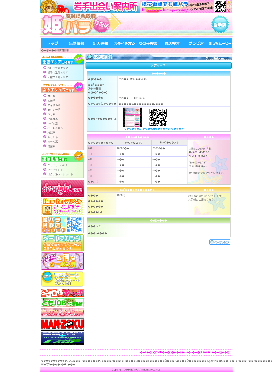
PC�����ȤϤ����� (139, 128)
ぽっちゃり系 (55, 128)
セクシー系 (54, 109)
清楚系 (51, 146)
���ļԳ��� (201, 352)
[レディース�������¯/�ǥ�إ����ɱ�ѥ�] (85, 25)
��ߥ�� (146, 352)
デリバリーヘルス (58, 165)
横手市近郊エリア (58, 72)
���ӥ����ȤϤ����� (166, 128)
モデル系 (53, 141)
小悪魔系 (53, 118)
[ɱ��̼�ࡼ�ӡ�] (220, 43)
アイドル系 (54, 105)
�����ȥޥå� (181, 352)
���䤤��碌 (220, 352)
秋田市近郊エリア (58, 68)
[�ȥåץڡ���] (53, 43)
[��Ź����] (172, 43)
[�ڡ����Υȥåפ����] (219, 243)
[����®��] (100, 43)
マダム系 (53, 123)
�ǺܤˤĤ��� (161, 352)
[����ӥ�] (196, 43)
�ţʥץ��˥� (224, 360)
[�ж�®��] (77, 43)
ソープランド (55, 169)
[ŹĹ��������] (124, 43)
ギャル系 (53, 137)
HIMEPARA (132, 369)
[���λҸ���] (148, 43)
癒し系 (51, 96)
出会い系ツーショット (60, 174)
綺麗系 (51, 132)
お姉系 (51, 100)
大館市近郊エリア (58, 77)
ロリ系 (51, 114)
